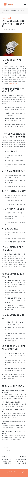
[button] (8, 451)
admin (6, 447)
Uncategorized (6, 18)
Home (3, 10)
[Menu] (25, 4)
